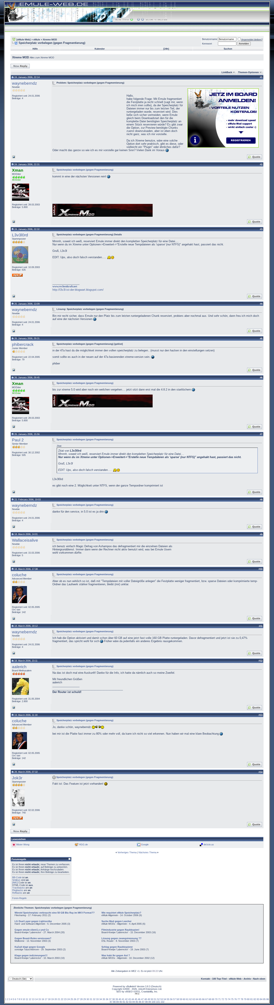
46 (139, 999)
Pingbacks (17, 890)
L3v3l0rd (20, 235)
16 (43, 999)
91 (124, 1002)
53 (161, 999)
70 (216, 999)
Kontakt (205, 978)
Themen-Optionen (248, 72)
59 (181, 999)
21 (59, 999)
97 (143, 1002)
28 (81, 999)
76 (235, 999)
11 (27, 999)
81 (251, 999)
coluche (19, 575)
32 (94, 999)
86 (267, 999)
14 (36, 999)
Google (145, 844)
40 (120, 999)
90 (120, 1002)
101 (158, 1002)
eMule (36, 39)
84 (261, 999)
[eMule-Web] (23, 39)
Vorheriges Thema (127, 852)
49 (148, 999)
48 (145, 999)
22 (62, 999)
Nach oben (259, 978)
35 (104, 999)
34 (100, 999)
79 (245, 999)
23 (65, 999)
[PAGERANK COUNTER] (137, 994)
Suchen (228, 48)
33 (97, 999)
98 (146, 1002)
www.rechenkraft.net (64, 286)
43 (129, 999)
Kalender (100, 48)
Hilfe (35, 48)
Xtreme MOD (50, 39)
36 (107, 999)
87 (111, 1002)
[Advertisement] (88, 117)
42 (126, 999)
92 (127, 1002)
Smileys (16, 880)
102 (162, 1002)
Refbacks (17, 893)
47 (142, 999)
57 (174, 999)
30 (87, 999)
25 (71, 999)
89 (117, 1002)
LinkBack (227, 72)
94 (133, 1002)
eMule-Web (235, 978)
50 (152, 999)
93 (130, 1002)
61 (187, 999)
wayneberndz (24, 83)
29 (84, 999)
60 (184, 999)
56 (171, 999)
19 (52, 999)
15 (39, 999)
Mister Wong (22, 844)
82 (254, 999)
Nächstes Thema (147, 852)
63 (193, 999)
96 (140, 1002)
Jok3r (17, 778)
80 (248, 999)
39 (116, 999)
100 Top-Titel (219, 978)
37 (110, 999)
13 (33, 999)
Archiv (247, 978)
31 (91, 999)
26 (75, 999)
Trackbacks (18, 887)
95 (137, 1002)
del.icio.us (209, 844)
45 (136, 999)
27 (78, 999)
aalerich (19, 667)
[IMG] (15, 882)
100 (153, 1002)
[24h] (166, 48)
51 (155, 999)
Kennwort (207, 43)
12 (30, 999)
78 (242, 999)
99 (149, 1002)
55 (168, 999)
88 (114, 1002)
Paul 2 (18, 440)
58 (177, 999)
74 (229, 999)
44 (132, 999)
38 (113, 999)
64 (197, 999)
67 (206, 999)
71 (219, 999)
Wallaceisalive (25, 540)
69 (213, 999)
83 (258, 999)
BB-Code (17, 877)
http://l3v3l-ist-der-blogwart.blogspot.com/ (78, 289)
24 (68, 999)
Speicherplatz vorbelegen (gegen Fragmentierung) (85, 169)
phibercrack (23, 344)
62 (190, 999)
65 (200, 999)
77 (238, 999)
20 (55, 999)
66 (203, 999)
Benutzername (209, 39)
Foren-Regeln (19, 898)
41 (123, 999)
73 (226, 999)
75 (232, 999)
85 (264, 999)
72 (222, 999)
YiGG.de (83, 844)
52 (158, 999)
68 (209, 999)
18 (49, 999)
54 (165, 999)
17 (46, 999)
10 (23, 999)
